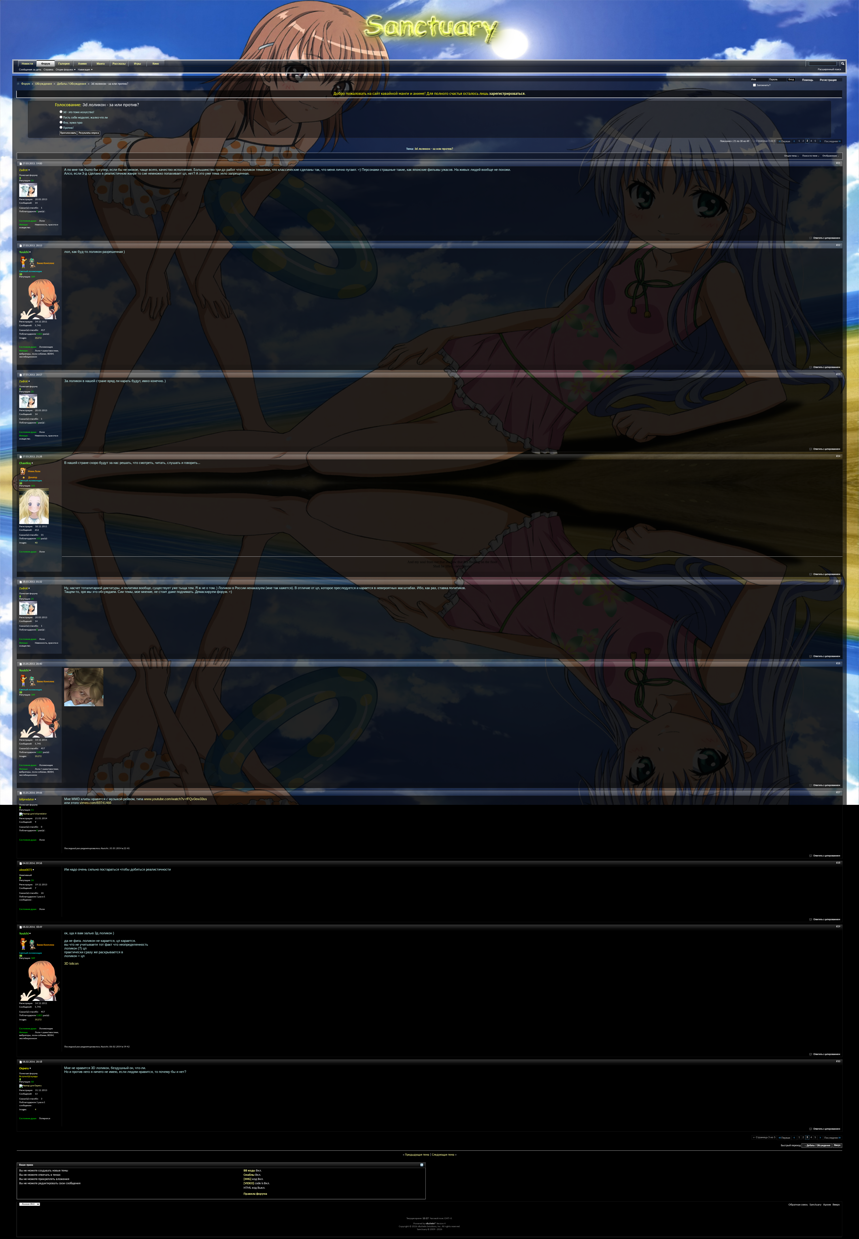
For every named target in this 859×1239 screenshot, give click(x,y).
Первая (785, 141)
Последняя (831, 141)
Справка (48, 69)
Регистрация (828, 80)
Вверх (837, 1145)
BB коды (249, 1170)
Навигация (84, 69)
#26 (838, 663)
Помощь (807, 80)
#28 (838, 863)
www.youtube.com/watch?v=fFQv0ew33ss (175, 799)
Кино (156, 63)
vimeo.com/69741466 (95, 803)
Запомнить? (763, 85)
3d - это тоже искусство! (78, 112)
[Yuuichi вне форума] (39, 299)
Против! (68, 128)
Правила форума (255, 1194)
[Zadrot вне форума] (28, 190)
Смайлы (249, 1175)
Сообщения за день (30, 69)
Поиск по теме (809, 156)
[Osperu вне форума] (30, 1086)
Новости (27, 63)
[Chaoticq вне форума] (34, 506)
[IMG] (247, 1179)
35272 (38, 338)
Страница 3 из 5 (766, 141)
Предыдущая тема (417, 1155)
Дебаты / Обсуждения (71, 84)
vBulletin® (431, 1223)
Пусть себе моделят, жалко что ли (85, 117)
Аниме (82, 63)
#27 (838, 792)
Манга (101, 63)
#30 (838, 1061)
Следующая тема (443, 1155)
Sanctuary (815, 1204)
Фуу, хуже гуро (72, 123)
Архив (827, 1204)
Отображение (830, 156)
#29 (838, 926)
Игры (137, 63)
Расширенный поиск (829, 69)
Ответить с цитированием (826, 238)
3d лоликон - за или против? (434, 149)
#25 (838, 581)
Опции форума (64, 69)
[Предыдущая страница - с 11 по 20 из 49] (794, 141)
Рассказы (119, 63)
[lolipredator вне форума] (33, 814)
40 (36, 543)
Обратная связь (798, 1204)
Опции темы (790, 156)
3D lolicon (71, 963)
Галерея (64, 63)
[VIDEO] (249, 1183)
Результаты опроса (89, 133)
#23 (838, 374)
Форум (45, 63)
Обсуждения (43, 84)
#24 (838, 456)
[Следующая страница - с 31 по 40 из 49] (820, 141)
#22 (838, 245)
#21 (838, 163)
